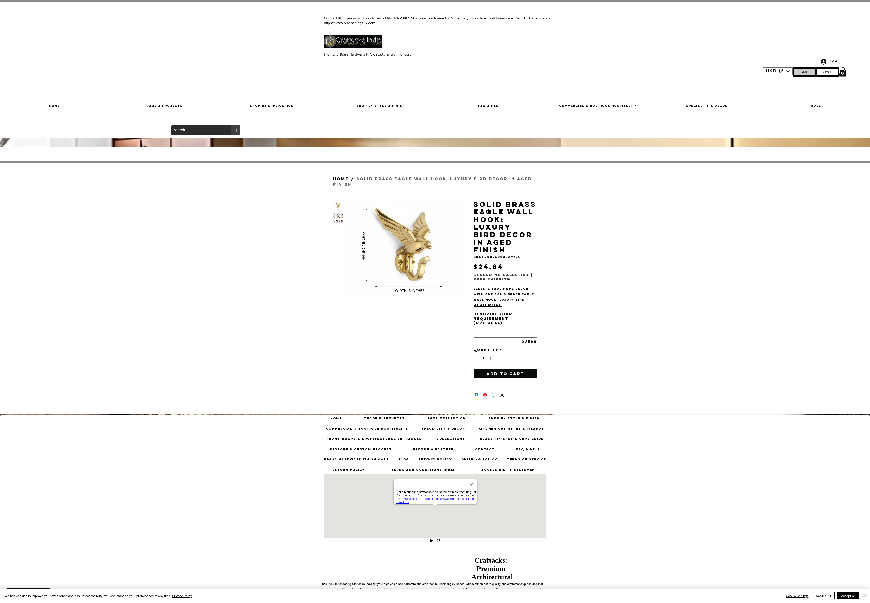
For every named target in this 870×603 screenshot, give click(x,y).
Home (341, 179)
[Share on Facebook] (476, 394)
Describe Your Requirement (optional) (493, 318)
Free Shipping (492, 279)
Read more (488, 305)
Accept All (848, 595)
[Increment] (491, 358)
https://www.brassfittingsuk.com (349, 23)
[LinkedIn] (431, 540)
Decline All (823, 595)
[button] (778, 71)
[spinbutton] (484, 358)
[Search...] (235, 130)
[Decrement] (477, 358)
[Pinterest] (781, 79)
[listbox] (778, 71)
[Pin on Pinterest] (485, 394)
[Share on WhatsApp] (493, 394)
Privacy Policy (182, 595)
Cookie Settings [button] (797, 595)
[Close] (864, 595)
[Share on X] (502, 394)
